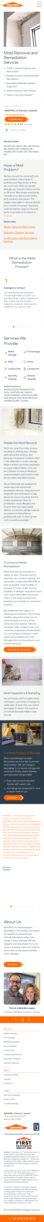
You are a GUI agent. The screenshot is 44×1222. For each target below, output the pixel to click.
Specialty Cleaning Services (19, 232)
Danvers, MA (9, 146)
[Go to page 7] (30, 326)
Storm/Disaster (10, 1046)
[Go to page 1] (14, 326)
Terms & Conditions (12, 1095)
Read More (12, 964)
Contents (24, 400)
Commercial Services (13, 1054)
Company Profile (11, 1075)
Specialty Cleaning (12, 1059)
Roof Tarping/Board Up (27, 398)
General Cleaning (11, 1063)
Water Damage (10, 1033)
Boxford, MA (13, 149)
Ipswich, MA (22, 146)
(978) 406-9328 (15, 119)
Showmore (8, 216)
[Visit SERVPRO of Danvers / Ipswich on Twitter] (16, 1020)
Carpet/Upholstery (12, 395)
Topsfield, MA (10, 151)
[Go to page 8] (30, 906)
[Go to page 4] (22, 326)
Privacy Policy (9, 1099)
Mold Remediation (12, 1042)
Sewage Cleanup (11, 389)
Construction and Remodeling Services (20, 239)
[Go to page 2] (16, 326)
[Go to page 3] (19, 326)
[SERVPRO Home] (12, 4)
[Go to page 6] (27, 326)
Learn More (13, 797)
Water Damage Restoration (19, 226)
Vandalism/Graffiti (11, 400)
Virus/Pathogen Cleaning (21, 392)
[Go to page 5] (24, 326)
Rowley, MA (22, 151)
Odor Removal (10, 398)
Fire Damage (9, 1038)
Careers (7, 1079)
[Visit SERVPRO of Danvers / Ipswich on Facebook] (28, 1020)
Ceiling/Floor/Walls (29, 395)
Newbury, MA (27, 149)
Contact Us (8, 1083)
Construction (9, 1050)
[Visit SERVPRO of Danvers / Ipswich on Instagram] (22, 1020)
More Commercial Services (19, 649)
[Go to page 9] (32, 906)
